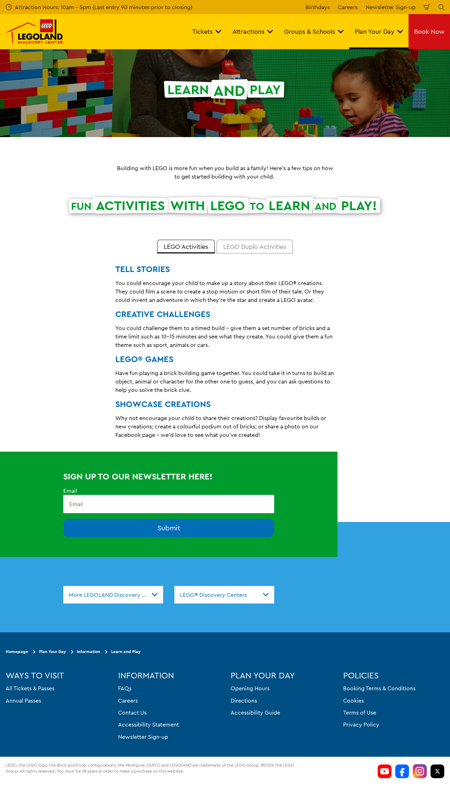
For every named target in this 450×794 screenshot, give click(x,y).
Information (88, 651)
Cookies (353, 700)
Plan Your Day (52, 651)
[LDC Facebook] (402, 771)
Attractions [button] (248, 31)
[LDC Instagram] (420, 771)
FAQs (124, 688)
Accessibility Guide (255, 712)
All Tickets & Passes (30, 688)
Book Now (429, 31)
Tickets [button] (202, 31)
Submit (169, 528)
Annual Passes (23, 700)
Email (70, 490)
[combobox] (113, 594)
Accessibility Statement (148, 724)
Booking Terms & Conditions (379, 688)
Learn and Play (126, 651)
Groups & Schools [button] (309, 31)
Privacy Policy (361, 724)
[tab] (186, 247)
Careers (348, 7)
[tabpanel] (225, 355)
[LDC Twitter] (437, 771)
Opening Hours (250, 688)
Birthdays (318, 7)
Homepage (17, 651)
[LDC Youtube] (385, 771)
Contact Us (132, 712)
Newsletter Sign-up (391, 7)
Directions (244, 700)
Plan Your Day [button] (374, 31)
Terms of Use (359, 712)
